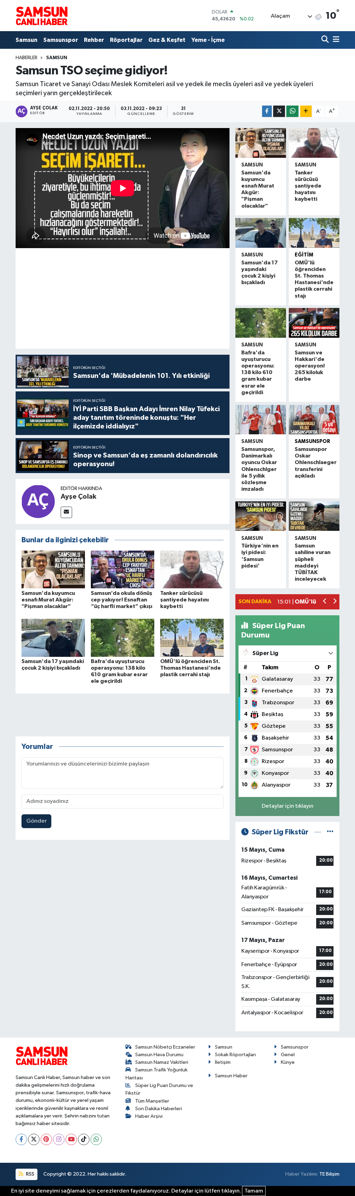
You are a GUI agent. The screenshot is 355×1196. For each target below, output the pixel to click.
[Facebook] (21, 1139)
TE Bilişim (329, 1174)
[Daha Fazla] (306, 111)
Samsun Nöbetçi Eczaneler (165, 1047)
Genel (288, 1054)
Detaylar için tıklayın (287, 806)
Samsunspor (60, 40)
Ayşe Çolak (78, 496)
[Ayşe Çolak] (38, 501)
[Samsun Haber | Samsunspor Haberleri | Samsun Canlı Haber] (42, 15)
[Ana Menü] (335, 40)
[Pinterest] (46, 1139)
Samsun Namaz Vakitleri (161, 1062)
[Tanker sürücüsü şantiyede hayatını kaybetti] (192, 569)
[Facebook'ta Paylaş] (267, 111)
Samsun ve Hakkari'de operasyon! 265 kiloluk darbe (310, 366)
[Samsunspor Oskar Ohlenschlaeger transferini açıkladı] (314, 419)
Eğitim (304, 254)
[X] (34, 1139)
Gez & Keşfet (166, 40)
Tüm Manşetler (152, 1101)
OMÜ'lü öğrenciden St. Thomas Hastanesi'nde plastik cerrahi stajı (190, 668)
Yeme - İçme (208, 40)
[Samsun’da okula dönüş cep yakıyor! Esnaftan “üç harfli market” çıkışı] (122, 569)
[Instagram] (58, 1139)
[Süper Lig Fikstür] (330, 832)
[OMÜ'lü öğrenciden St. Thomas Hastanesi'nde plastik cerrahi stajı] (192, 638)
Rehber (94, 40)
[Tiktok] (83, 1139)
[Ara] (325, 40)
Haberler (26, 57)
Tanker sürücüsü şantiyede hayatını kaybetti (184, 599)
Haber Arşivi (149, 1116)
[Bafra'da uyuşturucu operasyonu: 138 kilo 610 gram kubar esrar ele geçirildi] (122, 638)
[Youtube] (71, 1139)
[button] (325, 602)
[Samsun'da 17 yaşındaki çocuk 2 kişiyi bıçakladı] (53, 638)
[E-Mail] (66, 512)
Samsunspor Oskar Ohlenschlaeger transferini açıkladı (316, 462)
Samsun (26, 40)
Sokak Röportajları (235, 1054)
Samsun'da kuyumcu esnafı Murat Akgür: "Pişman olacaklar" (48, 599)
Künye (288, 1062)
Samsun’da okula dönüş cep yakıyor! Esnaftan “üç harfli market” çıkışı (121, 599)
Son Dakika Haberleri (158, 1108)
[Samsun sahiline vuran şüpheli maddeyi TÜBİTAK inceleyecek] (314, 516)
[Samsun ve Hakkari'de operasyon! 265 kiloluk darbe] (314, 322)
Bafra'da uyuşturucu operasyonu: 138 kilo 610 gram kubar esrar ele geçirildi (258, 372)
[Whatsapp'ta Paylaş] (292, 111)
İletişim (223, 1062)
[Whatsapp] (96, 1139)
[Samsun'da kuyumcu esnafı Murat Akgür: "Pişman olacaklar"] (53, 569)
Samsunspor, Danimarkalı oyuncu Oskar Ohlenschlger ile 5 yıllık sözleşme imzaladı (259, 469)
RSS (29, 1174)
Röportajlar (126, 40)
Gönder (36, 821)
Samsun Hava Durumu (159, 1054)
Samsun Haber (231, 1075)
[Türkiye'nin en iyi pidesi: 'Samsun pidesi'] (260, 516)
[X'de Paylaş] (279, 111)
